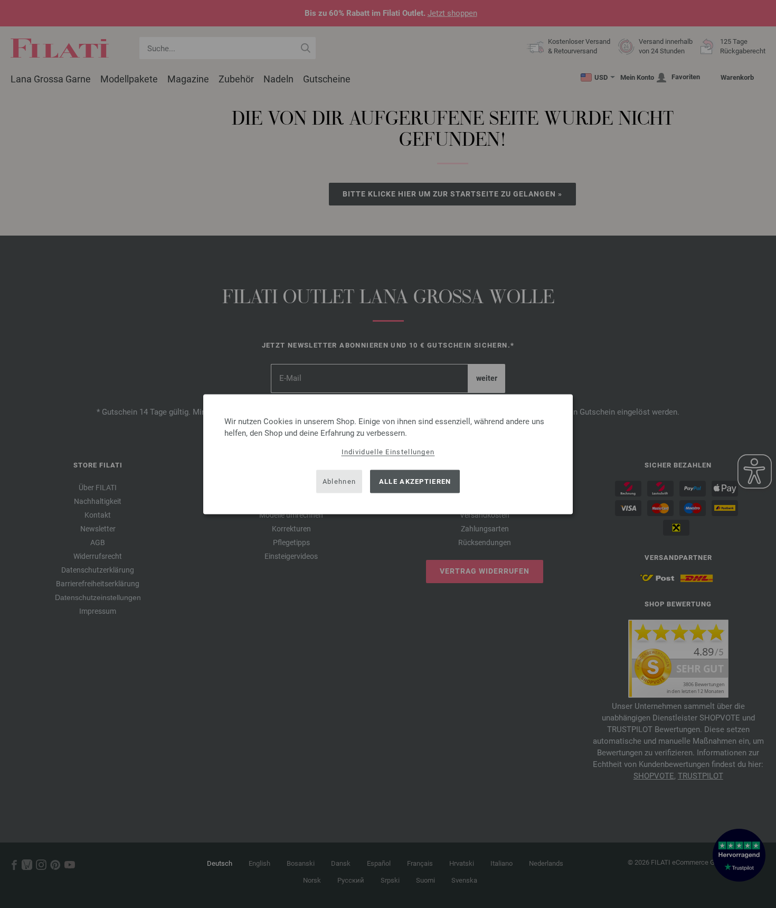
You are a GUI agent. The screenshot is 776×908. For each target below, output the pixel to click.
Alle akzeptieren (415, 481)
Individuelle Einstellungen (388, 451)
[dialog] (388, 454)
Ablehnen (339, 481)
